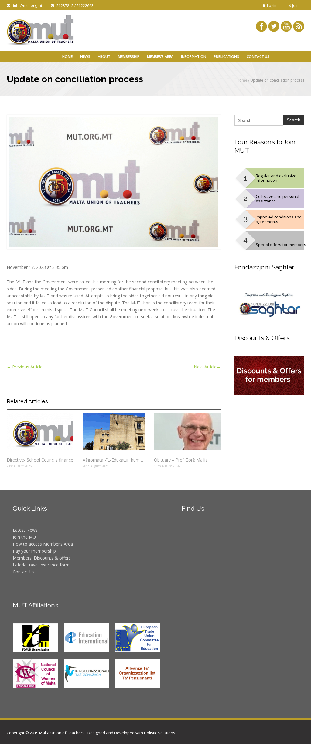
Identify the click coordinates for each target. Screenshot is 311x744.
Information (193, 56)
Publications (226, 56)
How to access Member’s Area (43, 544)
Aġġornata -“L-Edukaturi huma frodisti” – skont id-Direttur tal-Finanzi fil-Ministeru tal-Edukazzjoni (114, 459)
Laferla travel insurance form (41, 565)
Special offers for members (281, 244)
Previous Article (25, 367)
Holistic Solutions (159, 733)
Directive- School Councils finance (40, 459)
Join (295, 5)
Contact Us (258, 56)
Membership (128, 56)
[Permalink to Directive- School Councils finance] (40, 431)
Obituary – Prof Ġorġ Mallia (181, 459)
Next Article (207, 367)
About (104, 56)
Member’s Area (160, 56)
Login (270, 5)
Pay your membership (34, 551)
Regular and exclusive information (276, 178)
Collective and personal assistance (277, 199)
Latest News (25, 530)
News (85, 56)
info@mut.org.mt (26, 5)
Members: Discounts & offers (42, 558)
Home (67, 56)
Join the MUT (26, 537)
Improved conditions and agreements (279, 219)
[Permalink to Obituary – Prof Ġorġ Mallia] (187, 431)
